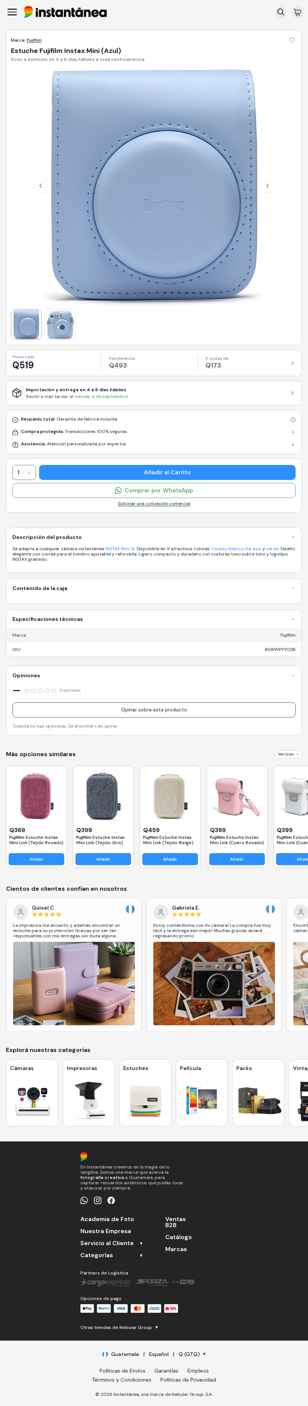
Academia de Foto (107, 1219)
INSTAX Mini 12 (120, 549)
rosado (218, 549)
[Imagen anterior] (40, 185)
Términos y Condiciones (121, 1380)
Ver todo (286, 754)
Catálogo (178, 1237)
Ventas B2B (175, 1222)
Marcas (176, 1249)
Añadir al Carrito (167, 472)
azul (257, 549)
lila (248, 549)
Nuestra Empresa (105, 1231)
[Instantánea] (65, 12)
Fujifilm (34, 40)
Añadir (36, 859)
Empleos (198, 1371)
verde (272, 549)
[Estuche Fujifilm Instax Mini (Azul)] (26, 324)
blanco (235, 549)
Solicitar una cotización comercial (154, 503)
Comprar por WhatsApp (159, 490)
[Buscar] (281, 12)
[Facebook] (111, 1200)
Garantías (166, 1371)
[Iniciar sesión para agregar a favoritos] (292, 40)
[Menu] (12, 12)
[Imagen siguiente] (267, 185)
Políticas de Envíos (122, 1371)
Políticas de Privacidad (188, 1380)
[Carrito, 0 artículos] (297, 12)
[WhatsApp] (84, 1200)
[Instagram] (97, 1200)
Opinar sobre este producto (154, 710)
